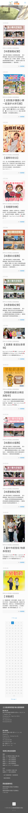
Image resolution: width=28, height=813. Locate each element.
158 (9, 693)
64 (15, 649)
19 (6, 630)
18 (21, 628)
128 (9, 679)
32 (9, 636)
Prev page (15, 618)
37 (6, 639)
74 (9, 655)
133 (7, 682)
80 (9, 658)
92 (9, 663)
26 (9, 633)
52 (15, 644)
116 (9, 674)
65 (18, 649)
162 (21, 693)
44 (9, 641)
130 (15, 679)
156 (21, 690)
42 (21, 639)
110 (9, 671)
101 (18, 666)
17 (18, 628)
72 (21, 652)
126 (21, 676)
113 (18, 671)
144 (21, 685)
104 (9, 668)
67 (6, 652)
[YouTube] (15, 810)
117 (12, 674)
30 (21, 633)
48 (21, 641)
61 (6, 649)
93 (12, 663)
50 (9, 644)
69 (12, 652)
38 (9, 639)
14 (9, 628)
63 (12, 649)
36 (21, 636)
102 (21, 666)
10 (15, 625)
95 (18, 663)
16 (15, 628)
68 (9, 652)
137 (18, 682)
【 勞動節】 (9, 596)
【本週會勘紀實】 (12, 51)
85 (6, 660)
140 (9, 685)
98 (9, 666)
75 (12, 655)
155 (18, 690)
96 (21, 663)
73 (6, 655)
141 (12, 685)
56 (9, 647)
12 (21, 625)
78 (21, 655)
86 (9, 660)
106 (15, 668)
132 (21, 679)
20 (9, 630)
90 (21, 660)
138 (21, 682)
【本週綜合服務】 (12, 256)
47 (18, 641)
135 (12, 682)
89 (18, 660)
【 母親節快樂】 (11, 207)
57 (12, 647)
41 (18, 639)
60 (21, 647)
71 (18, 652)
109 (7, 671)
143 (18, 685)
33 (12, 636)
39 (12, 639)
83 (18, 658)
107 (18, 668)
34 (15, 636)
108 (21, 668)
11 (18, 625)
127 (7, 679)
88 (15, 660)
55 (6, 647)
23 (18, 630)
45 (12, 641)
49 (6, 644)
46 (15, 641)
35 (18, 636)
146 (9, 687)
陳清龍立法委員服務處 (13, 48)
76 (15, 655)
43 (6, 641)
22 (15, 630)
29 (18, 633)
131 (18, 679)
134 (9, 682)
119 (18, 674)
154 (15, 690)
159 (12, 693)
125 (18, 676)
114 (21, 671)
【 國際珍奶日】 (11, 158)
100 (15, 666)
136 (15, 682)
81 (12, 658)
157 (7, 693)
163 (14, 695)
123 (12, 676)
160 (15, 693)
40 (15, 639)
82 (15, 658)
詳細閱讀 (22, 66)
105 (12, 668)
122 (9, 676)
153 (12, 690)
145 (7, 687)
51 (12, 644)
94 (15, 663)
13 (6, 628)
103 (7, 668)
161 (18, 693)
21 (12, 630)
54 (21, 644)
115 (7, 674)
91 (6, 663)
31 (6, 636)
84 (21, 658)
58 (15, 647)
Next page (13, 699)
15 (12, 628)
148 (15, 687)
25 (6, 633)
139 (7, 685)
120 (21, 674)
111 (12, 671)
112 (15, 671)
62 (9, 649)
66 (21, 649)
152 (9, 690)
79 (6, 658)
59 (18, 647)
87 (12, 660)
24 (21, 630)
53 (18, 644)
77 (18, 655)
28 (15, 633)
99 (12, 666)
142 (15, 685)
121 (7, 676)
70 (15, 652)
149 (18, 687)
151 (7, 690)
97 (6, 666)
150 (21, 687)
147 (12, 687)
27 (12, 633)
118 (15, 674)
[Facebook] (13, 810)
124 (15, 676)
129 (12, 679)
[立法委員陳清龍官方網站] (14, 3)
